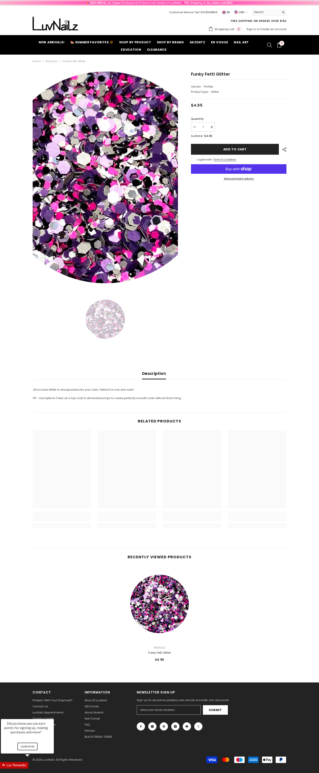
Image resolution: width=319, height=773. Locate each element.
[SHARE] (282, 149)
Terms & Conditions (224, 159)
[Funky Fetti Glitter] (159, 604)
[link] (62, 518)
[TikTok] (175, 726)
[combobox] (266, 12)
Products (52, 61)
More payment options (239, 178)
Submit (215, 710)
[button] (32, 765)
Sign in (252, 29)
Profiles (208, 86)
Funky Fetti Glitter (159, 652)
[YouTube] (187, 726)
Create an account (273, 29)
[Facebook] (141, 726)
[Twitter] (198, 726)
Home (37, 61)
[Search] (269, 12)
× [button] (52, 716)
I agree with (204, 159)
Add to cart (235, 149)
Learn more (27, 746)
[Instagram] (152, 726)
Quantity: (197, 119)
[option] (105, 178)
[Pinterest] (164, 726)
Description (154, 373)
